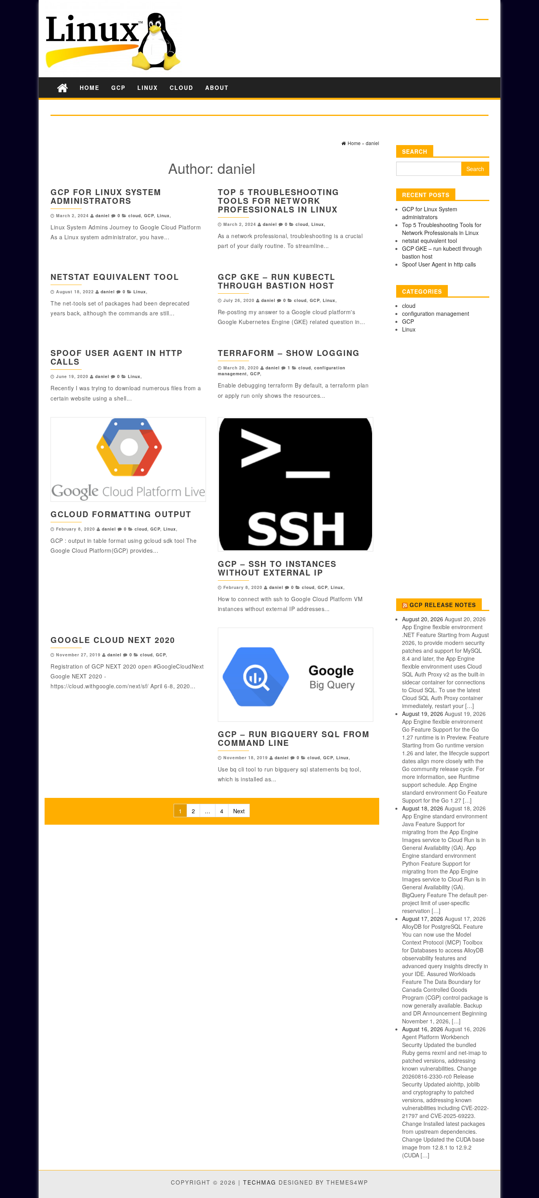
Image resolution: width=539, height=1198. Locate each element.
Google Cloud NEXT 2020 (113, 639)
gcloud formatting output (121, 514)
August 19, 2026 (422, 713)
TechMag (259, 1182)
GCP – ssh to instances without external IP (277, 568)
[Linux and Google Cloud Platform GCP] (62, 87)
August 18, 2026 (422, 808)
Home (89, 87)
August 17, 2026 (422, 918)
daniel (102, 215)
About (217, 87)
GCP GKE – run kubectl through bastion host (276, 281)
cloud (181, 87)
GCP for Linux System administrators (106, 196)
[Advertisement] (442, 467)
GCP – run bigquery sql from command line (294, 738)
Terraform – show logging (289, 352)
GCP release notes (443, 605)
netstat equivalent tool (115, 276)
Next (239, 811)
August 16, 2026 (422, 1029)
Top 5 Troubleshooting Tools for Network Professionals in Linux (278, 200)
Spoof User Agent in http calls (117, 357)
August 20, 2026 (422, 619)
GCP (118, 87)
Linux (147, 87)
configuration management (435, 313)
